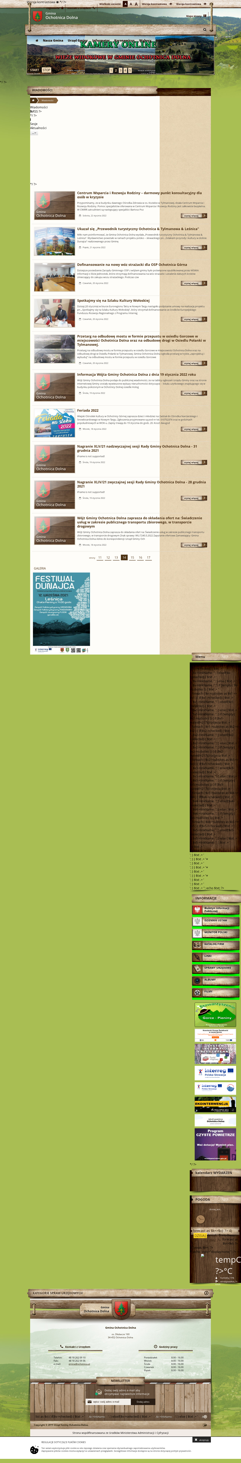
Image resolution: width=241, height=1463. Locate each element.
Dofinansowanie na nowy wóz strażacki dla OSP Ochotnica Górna (132, 264)
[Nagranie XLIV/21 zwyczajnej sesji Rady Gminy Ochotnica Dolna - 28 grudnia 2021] (54, 495)
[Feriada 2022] (54, 423)
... (33, 133)
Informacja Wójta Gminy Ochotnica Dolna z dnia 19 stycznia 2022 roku (136, 374)
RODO (160, 40)
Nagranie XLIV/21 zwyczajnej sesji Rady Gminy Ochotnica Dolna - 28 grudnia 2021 (141, 484)
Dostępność (179, 40)
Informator (101, 40)
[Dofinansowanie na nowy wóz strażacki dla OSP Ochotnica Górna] (54, 278)
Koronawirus (124, 40)
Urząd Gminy (78, 40)
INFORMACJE (206, 898)
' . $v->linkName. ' (96, 1416)
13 (115, 557)
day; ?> (215, 1240)
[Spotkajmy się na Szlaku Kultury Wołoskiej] (54, 314)
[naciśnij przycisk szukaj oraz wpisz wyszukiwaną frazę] (205, 29)
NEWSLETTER (120, 1381)
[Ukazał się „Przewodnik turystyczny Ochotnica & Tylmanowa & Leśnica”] (54, 242)
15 (131, 557)
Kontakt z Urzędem (77, 1347)
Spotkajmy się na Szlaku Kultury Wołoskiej (113, 300)
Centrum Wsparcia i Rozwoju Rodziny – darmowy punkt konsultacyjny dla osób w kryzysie (139, 195)
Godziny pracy (168, 1347)
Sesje (33, 124)
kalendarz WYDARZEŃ (213, 1172)
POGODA (202, 1199)
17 (147, 557)
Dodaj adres (143, 1401)
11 (99, 557)
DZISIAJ (200, 1235)
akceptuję (204, 1440)
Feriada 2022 (87, 410)
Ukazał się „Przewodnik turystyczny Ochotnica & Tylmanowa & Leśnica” (138, 229)
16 (139, 557)
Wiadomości (42, 90)
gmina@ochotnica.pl (79, 1364)
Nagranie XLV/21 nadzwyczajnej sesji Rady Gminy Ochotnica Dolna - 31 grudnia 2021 (137, 448)
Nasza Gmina (53, 40)
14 (123, 557)
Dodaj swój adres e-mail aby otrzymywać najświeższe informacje (126, 1392)
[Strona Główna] (37, 40)
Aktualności (38, 128)
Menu (200, 656)
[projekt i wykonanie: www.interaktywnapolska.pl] (205, 1425)
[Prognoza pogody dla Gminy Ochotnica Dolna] (120, 54)
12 (107, 557)
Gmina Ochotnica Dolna (37, 16)
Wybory (145, 40)
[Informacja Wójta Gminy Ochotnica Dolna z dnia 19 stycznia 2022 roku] (54, 388)
